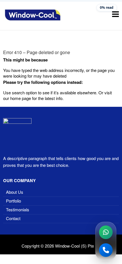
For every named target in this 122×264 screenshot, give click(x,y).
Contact (13, 218)
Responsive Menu (115, 14)
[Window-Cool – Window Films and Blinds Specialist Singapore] (32, 15)
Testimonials (17, 209)
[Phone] (106, 250)
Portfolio (13, 201)
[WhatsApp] (106, 232)
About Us (14, 192)
